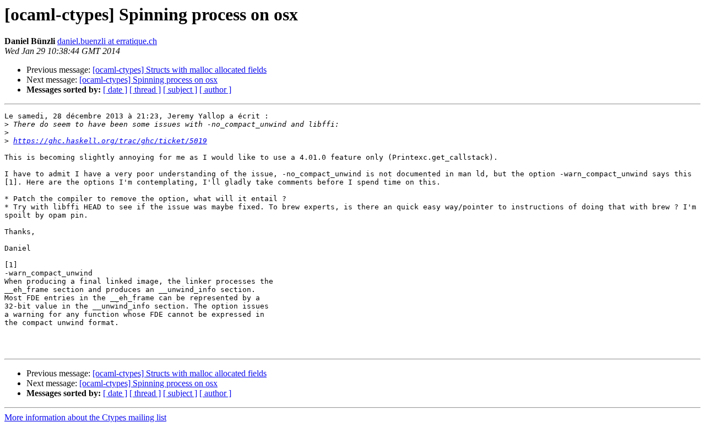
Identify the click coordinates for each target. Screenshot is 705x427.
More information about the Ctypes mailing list (85, 417)
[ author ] (215, 89)
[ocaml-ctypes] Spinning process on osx (148, 79)
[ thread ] (145, 89)
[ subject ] (180, 89)
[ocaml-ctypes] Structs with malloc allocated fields (180, 69)
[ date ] (115, 89)
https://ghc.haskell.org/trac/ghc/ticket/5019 (110, 141)
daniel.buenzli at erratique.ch (107, 41)
